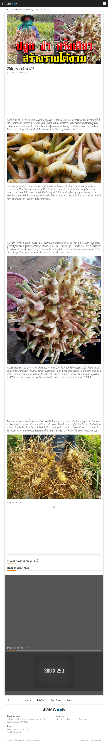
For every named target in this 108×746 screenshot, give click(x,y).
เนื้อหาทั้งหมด (55, 700)
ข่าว (16, 700)
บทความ (18, 9)
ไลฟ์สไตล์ (41, 700)
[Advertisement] (54, 98)
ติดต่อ (69, 700)
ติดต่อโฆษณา (84, 719)
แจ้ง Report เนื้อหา (63, 719)
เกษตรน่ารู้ (28, 9)
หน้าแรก (9, 9)
